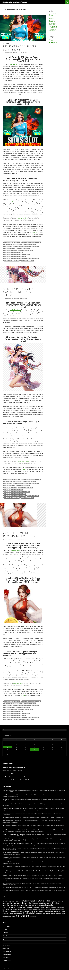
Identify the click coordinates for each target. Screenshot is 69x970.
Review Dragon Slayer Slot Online (19, 48)
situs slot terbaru (12, 909)
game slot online (53, 903)
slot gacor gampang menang (44, 909)
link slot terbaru (43, 907)
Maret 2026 (52, 21)
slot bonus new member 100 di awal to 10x (14, 256)
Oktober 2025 (52, 29)
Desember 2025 (53, 26)
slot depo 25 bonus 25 (32, 258)
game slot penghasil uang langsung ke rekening (37, 905)
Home (30, 2)
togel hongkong (33, 916)
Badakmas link (10, 202)
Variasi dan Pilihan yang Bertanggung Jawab (14, 767)
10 (7, 747)
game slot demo (30, 903)
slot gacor (36, 909)
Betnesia (5, 813)
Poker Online (44, 2)
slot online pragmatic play (58, 911)
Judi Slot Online (15, 64)
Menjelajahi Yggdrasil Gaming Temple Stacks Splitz (20, 292)
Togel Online (60, 2)
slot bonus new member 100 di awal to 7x (14, 258)
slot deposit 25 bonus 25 (27, 260)
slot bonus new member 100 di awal (13, 252)
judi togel (36, 907)
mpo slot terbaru (56, 907)
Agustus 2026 (52, 14)
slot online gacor (22, 911)
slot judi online (14, 911)
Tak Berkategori (53, 42)
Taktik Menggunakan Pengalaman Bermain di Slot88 (16, 779)
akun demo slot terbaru (15, 901)
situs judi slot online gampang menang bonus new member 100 (20, 244)
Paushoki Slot (6, 799)
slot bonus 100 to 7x (9, 248)
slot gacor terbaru (60, 909)
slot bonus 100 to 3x (33, 246)
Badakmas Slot (12, 883)
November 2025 (53, 27)
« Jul (4, 757)
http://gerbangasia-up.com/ (12, 839)
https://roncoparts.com (9, 820)
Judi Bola (36, 2)
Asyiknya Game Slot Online (10, 773)
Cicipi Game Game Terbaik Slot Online (12, 770)
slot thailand (22, 915)
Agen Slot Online (18, 683)
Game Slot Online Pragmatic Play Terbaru (21, 534)
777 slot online (7, 901)
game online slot (18, 903)
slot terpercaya (13, 916)
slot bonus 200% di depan (23, 248)
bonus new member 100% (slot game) (31, 242)
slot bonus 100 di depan (20, 246)
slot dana (27, 909)
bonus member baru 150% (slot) (12, 242)
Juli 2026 (51, 15)
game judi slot (7, 903)
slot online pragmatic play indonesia (12, 913)
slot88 (23, 909)
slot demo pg (31, 909)
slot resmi (58, 913)
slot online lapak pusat (45, 911)
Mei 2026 (51, 18)
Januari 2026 (52, 24)
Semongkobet (8, 890)
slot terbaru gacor (6, 916)
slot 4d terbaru (19, 909)
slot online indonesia (32, 911)
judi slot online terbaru (29, 907)
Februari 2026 (52, 23)
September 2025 (53, 30)
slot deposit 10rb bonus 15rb (11, 260)
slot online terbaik (29, 913)
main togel (50, 907)
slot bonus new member (10, 250)
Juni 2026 (51, 17)
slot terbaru (62, 913)
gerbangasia (8, 852)
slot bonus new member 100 (26, 250)
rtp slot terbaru (6, 909)
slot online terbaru (39, 913)
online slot (62, 907)
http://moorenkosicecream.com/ (13, 834)
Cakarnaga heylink (10, 871)
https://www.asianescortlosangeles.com (17, 861)
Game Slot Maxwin (24, 461)
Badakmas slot (6, 804)
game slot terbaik (9, 907)
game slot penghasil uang (11, 905)
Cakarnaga (8, 794)
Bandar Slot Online (15, 310)
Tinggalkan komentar (20, 52)
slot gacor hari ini (53, 909)
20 (34, 749)
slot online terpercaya (49, 913)
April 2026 (51, 20)
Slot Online (52, 2)
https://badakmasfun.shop (14, 843)
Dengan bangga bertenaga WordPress (11, 968)
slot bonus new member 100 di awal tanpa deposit (16, 254)
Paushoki (7, 790)
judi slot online (21, 907)
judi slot (35, 232)
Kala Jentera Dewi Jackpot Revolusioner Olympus (15, 776)
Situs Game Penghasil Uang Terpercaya (15, 2)
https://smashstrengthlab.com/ (17, 808)
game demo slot (57, 901)
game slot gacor (41, 903)
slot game (6, 911)
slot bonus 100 (8, 246)
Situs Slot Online (15, 550)
